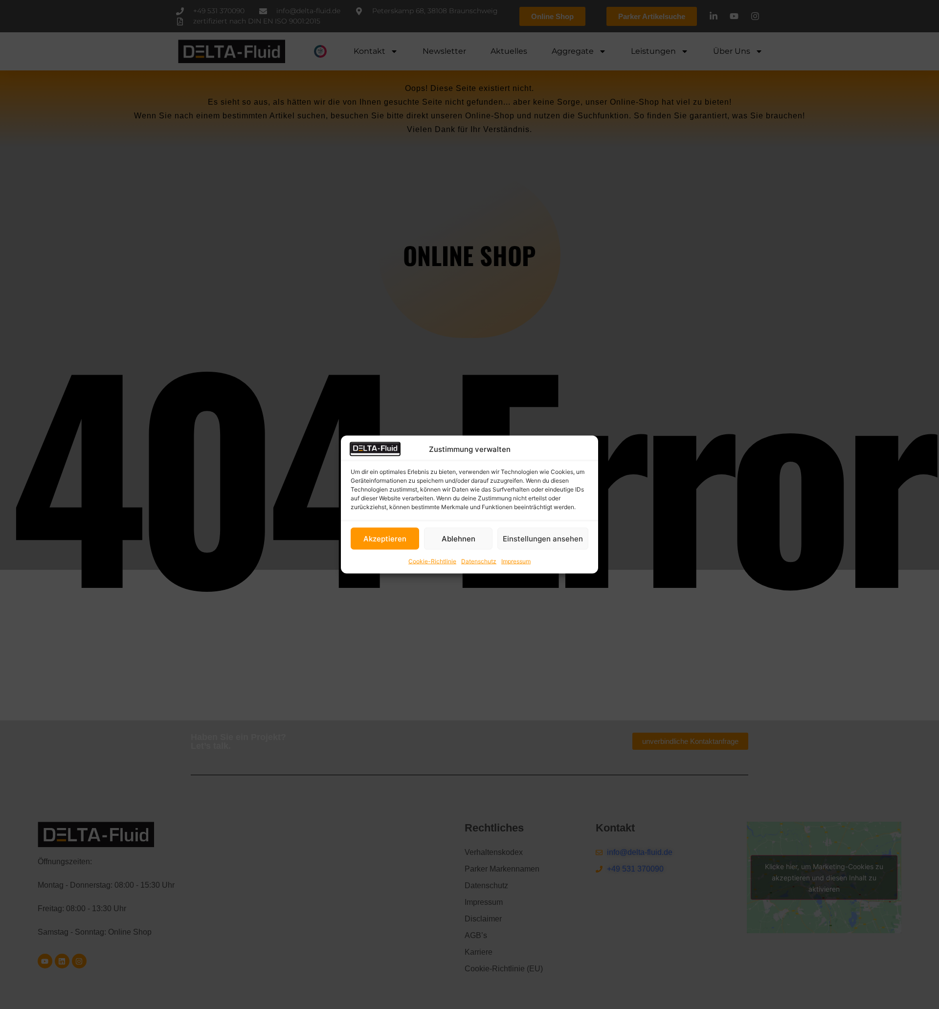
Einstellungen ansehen (543, 538)
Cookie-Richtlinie (432, 561)
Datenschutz (478, 561)
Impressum (516, 561)
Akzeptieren (384, 538)
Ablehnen (458, 538)
